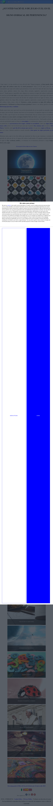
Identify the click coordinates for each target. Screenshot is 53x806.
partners (9, 205)
